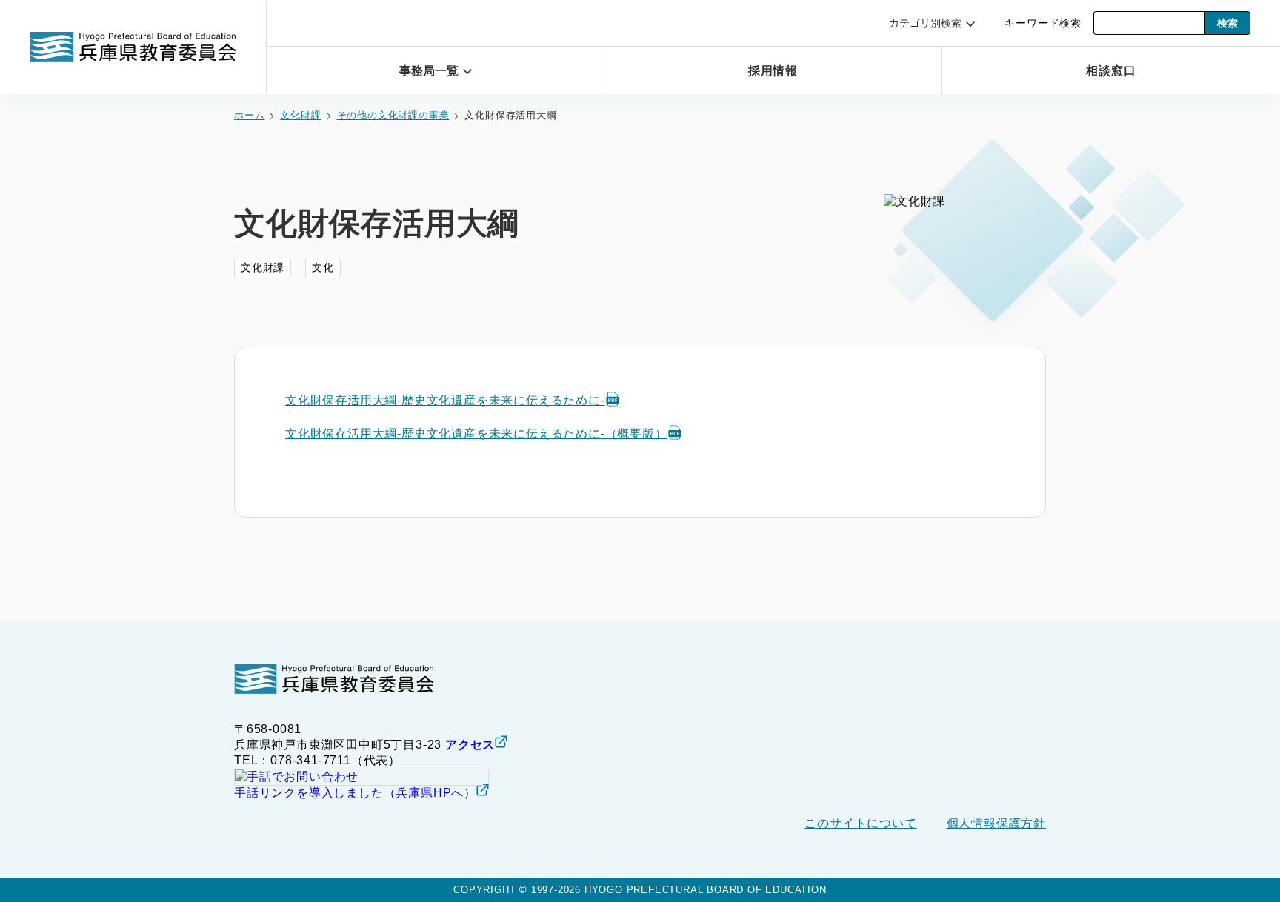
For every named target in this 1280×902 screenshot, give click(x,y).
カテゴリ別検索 (925, 23)
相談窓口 (1111, 70)
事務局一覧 (429, 70)
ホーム (249, 115)
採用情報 (773, 70)
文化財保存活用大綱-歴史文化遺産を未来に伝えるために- (445, 400)
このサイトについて (860, 823)
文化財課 (300, 115)
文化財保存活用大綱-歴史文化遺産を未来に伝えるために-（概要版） (476, 433)
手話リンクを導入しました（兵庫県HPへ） (355, 792)
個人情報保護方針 (996, 823)
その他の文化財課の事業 (393, 115)
